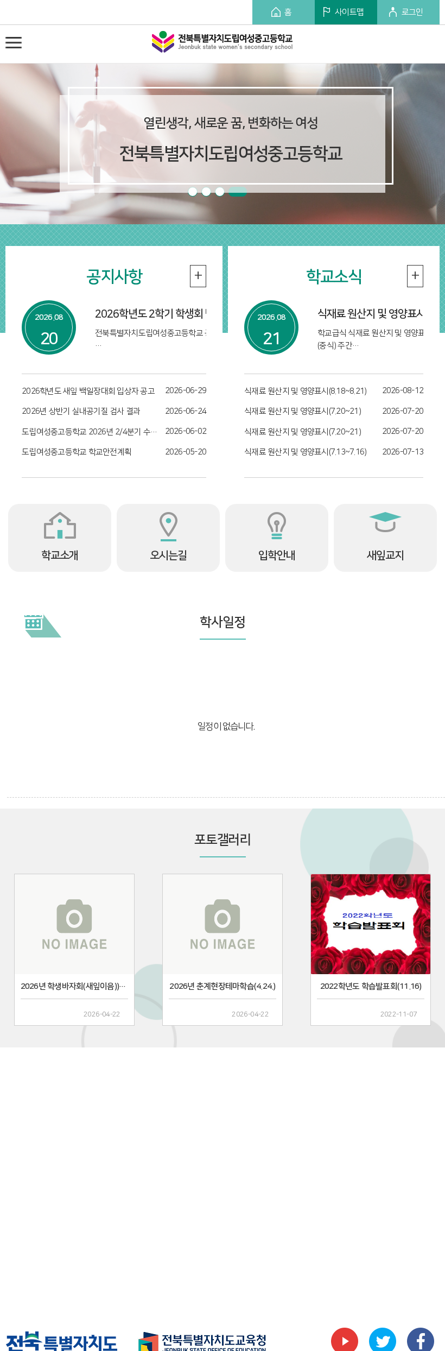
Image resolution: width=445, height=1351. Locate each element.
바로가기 (411, 619)
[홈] (222, 44)
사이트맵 (349, 12)
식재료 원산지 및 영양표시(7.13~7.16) (305, 452)
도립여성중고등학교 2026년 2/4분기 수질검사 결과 (92, 432)
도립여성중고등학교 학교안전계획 (76, 452)
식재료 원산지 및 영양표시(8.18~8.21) (305, 391)
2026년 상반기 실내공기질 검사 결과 (81, 411)
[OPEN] (13, 42)
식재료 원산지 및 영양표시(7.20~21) (302, 411)
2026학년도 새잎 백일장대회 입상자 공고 (88, 391)
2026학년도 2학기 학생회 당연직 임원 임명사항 (194, 314)
